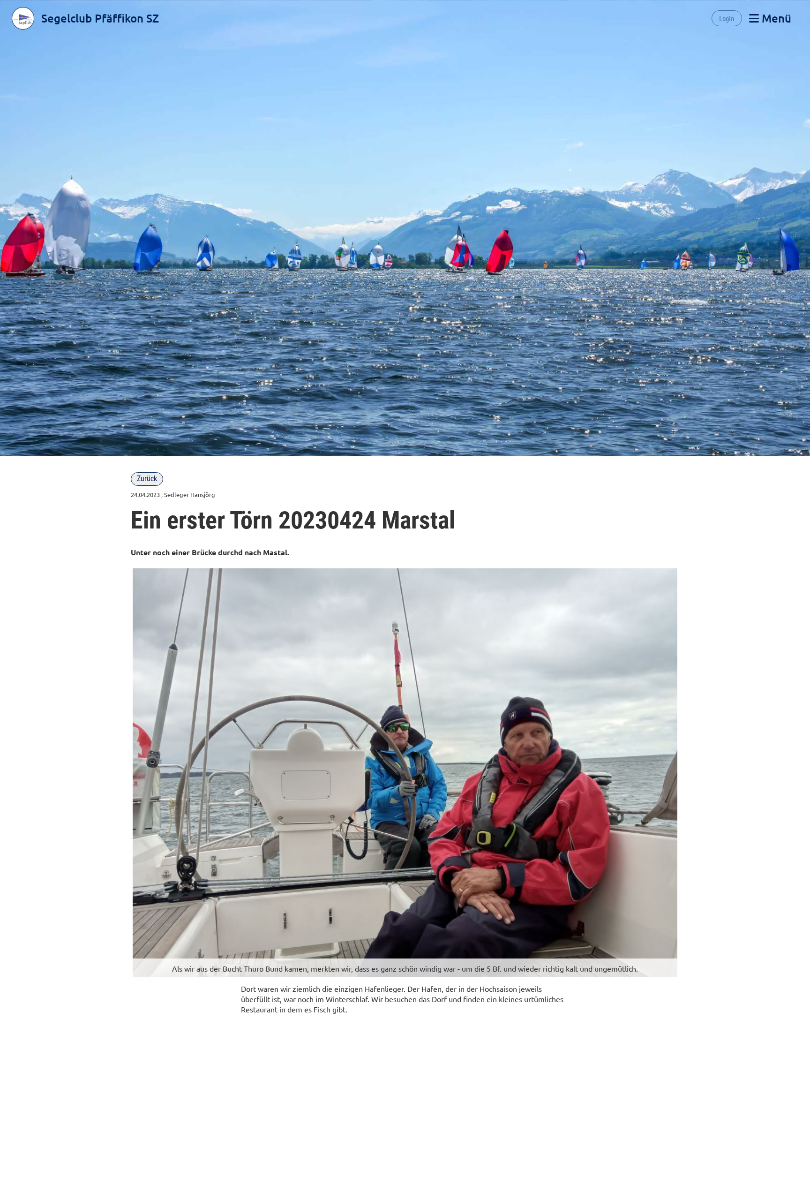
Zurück (147, 478)
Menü (775, 18)
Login (727, 18)
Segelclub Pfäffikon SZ (100, 18)
